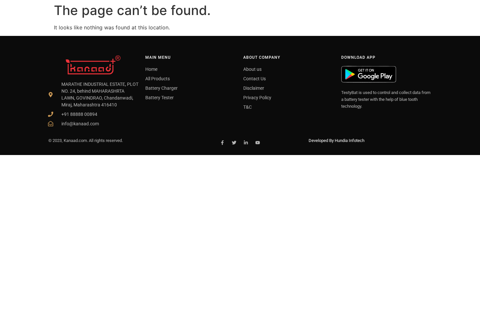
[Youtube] (257, 142)
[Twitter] (234, 142)
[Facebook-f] (222, 142)
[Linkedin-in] (245, 142)
